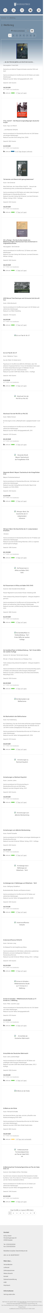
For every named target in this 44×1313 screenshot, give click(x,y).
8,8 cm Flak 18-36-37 (10, 353)
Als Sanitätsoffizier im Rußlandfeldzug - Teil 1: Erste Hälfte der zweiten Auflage (22, 651)
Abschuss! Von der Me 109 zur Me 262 (15, 413)
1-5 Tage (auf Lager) (21, 93)
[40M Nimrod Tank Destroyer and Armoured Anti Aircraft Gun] (22, 287)
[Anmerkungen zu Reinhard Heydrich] (22, 766)
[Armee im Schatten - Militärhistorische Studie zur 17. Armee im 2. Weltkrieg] (22, 988)
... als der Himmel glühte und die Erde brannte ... (18, 62)
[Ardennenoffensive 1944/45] (22, 929)
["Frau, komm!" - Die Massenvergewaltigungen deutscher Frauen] (22, 110)
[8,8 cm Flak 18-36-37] (22, 342)
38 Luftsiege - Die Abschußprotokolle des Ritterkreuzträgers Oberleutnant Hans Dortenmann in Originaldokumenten (20, 241)
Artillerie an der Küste (10, 1108)
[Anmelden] (14, 10)
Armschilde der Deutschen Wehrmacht (15, 1053)
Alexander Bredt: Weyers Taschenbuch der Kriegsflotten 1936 (21, 473)
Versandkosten (15, 89)
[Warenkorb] (30, 10)
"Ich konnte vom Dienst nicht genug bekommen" (18, 179)
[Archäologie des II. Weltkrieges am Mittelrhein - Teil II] (22, 872)
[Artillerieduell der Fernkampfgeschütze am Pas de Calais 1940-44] (22, 1156)
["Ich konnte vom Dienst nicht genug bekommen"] (22, 168)
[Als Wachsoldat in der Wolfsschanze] (22, 705)
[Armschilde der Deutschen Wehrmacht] (22, 1042)
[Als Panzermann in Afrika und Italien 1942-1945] (22, 574)
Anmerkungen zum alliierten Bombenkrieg (16, 830)
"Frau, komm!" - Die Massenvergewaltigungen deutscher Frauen (21, 121)
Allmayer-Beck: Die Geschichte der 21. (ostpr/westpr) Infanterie (20, 529)
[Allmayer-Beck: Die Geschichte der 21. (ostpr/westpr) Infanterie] (22, 518)
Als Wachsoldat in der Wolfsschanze (14, 716)
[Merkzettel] (22, 10)
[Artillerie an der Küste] (22, 1097)
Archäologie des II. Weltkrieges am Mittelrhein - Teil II (20, 883)
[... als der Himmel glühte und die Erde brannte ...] (22, 51)
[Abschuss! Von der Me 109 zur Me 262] (22, 402)
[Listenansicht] (32, 31)
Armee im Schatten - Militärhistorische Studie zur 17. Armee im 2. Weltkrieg (19, 999)
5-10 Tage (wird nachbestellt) (23, 1139)
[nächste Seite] (30, 35)
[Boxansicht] (28, 31)
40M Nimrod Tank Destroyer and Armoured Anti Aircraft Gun (21, 299)
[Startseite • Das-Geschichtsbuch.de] (22, 6)
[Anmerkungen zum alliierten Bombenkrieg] (22, 819)
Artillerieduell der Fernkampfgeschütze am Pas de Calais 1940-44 (21, 1168)
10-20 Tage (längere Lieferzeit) (23, 151)
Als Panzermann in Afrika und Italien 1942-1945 (18, 585)
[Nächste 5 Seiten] (27, 35)
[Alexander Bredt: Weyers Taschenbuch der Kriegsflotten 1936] (22, 461)
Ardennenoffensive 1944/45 (12, 940)
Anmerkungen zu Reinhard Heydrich (15, 777)
